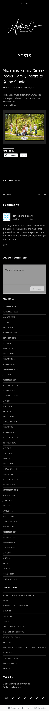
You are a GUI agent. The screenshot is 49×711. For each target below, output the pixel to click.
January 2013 (9, 474)
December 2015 (10, 364)
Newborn (7, 653)
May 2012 (7, 505)
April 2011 (8, 568)
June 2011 (7, 558)
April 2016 (8, 348)
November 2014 (10, 385)
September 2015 (10, 369)
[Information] (30, 698)
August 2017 (9, 317)
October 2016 (9, 338)
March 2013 (8, 464)
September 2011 (10, 542)
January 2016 (9, 359)
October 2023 (9, 306)
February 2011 (10, 579)
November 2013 (10, 437)
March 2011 (8, 574)
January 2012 (9, 527)
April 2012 (8, 511)
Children (7, 611)
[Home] (6, 698)
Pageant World (11, 658)
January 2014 (9, 427)
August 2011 (9, 547)
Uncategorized (10, 663)
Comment (37, 289)
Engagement (9, 616)
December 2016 (10, 333)
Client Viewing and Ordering (16, 683)
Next (40, 194)
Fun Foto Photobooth (14, 626)
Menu (25, 3)
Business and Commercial (16, 605)
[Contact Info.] (24, 698)
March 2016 (8, 354)
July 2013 (7, 448)
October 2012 (9, 485)
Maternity (8, 642)
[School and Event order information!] (36, 698)
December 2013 (10, 432)
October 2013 (9, 443)
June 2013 (7, 453)
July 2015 (7, 374)
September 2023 (10, 312)
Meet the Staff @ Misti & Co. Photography (24, 647)
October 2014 (9, 390)
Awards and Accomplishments (18, 595)
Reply (5, 245)
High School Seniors (13, 632)
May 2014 (7, 411)
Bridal (6, 600)
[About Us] (12, 698)
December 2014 (10, 380)
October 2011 (9, 537)
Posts (24, 55)
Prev (9, 194)
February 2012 (10, 521)
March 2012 (8, 516)
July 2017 (7, 322)
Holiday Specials (11, 637)
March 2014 (8, 416)
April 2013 (8, 458)
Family (17, 180)
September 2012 (10, 490)
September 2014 (10, 395)
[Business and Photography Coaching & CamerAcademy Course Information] (42, 698)
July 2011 (7, 553)
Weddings (8, 668)
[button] (18, 134)
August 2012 (9, 495)
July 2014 (7, 401)
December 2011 (10, 532)
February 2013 (10, 469)
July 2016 (7, 343)
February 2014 (10, 422)
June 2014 (7, 406)
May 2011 (7, 563)
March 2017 (8, 327)
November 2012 (10, 479)
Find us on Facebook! (13, 687)
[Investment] (18, 698)
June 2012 (7, 500)
